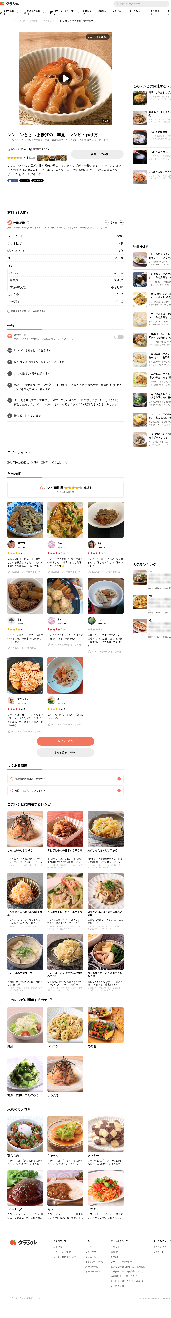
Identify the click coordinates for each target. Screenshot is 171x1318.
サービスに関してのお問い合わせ (127, 1281)
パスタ (92, 1209)
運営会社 (115, 1252)
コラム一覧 (90, 1256)
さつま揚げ (14, 243)
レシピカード (117, 13)
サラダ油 (13, 301)
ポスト (26, 180)
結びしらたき (15, 250)
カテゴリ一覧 (91, 1266)
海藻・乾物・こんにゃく (23, 1095)
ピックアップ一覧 (94, 1261)
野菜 (10, 1046)
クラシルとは (117, 1247)
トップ (88, 1247)
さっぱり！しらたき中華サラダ (64, 911)
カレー (51, 1209)
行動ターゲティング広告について (127, 1271)
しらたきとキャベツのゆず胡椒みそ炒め (64, 974)
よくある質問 (117, 1286)
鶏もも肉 (13, 1155)
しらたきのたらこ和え (19, 850)
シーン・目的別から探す (65, 1256)
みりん (13, 272)
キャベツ (53, 1155)
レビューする (65, 741)
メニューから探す (62, 1252)
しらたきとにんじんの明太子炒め (24, 913)
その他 (92, 1046)
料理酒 (13, 280)
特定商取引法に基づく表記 (124, 1276)
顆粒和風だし (17, 287)
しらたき (53, 1095)
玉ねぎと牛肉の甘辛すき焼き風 (64, 850)
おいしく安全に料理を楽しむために (128, 1266)
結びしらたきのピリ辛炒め (103, 850)
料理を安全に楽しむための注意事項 (28, 311)
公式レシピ (87, 13)
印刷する (38, 180)
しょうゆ (13, 294)
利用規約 (115, 1256)
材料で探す (58, 1247)
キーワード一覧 (93, 1271)
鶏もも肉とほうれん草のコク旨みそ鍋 (105, 974)
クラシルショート (137, 13)
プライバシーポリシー (121, 1261)
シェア (14, 180)
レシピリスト (91, 1252)
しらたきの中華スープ (19, 973)
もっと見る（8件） (65, 752)
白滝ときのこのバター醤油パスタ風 (105, 913)
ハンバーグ (14, 1209)
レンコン (13, 236)
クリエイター (155, 13)
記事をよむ (102, 13)
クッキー (93, 1155)
